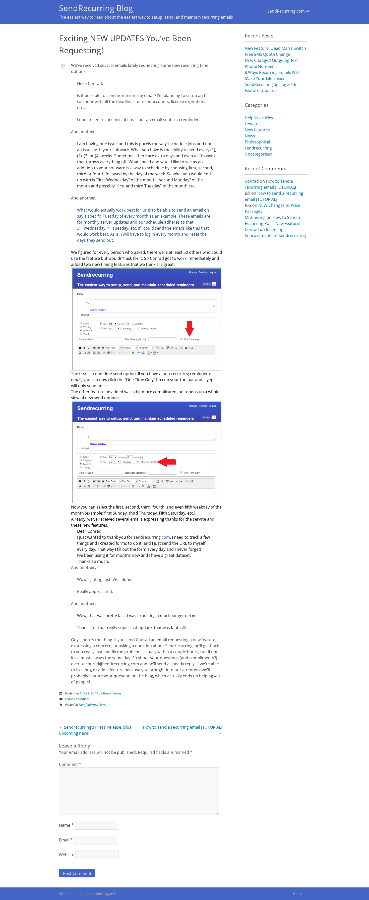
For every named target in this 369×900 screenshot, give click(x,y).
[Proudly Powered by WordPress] (61, 893)
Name (66, 825)
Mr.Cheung (255, 217)
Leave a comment (77, 698)
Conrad (252, 181)
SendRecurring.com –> (288, 11)
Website (66, 855)
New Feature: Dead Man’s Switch (275, 48)
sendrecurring (258, 148)
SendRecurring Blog (96, 8)
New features (88, 704)
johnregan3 (105, 893)
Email (66, 840)
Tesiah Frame (112, 693)
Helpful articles (259, 118)
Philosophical (257, 142)
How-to (252, 124)
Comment (70, 764)
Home (298, 893)
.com (152, 537)
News (102, 704)
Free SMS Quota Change (267, 54)
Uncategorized (258, 154)
